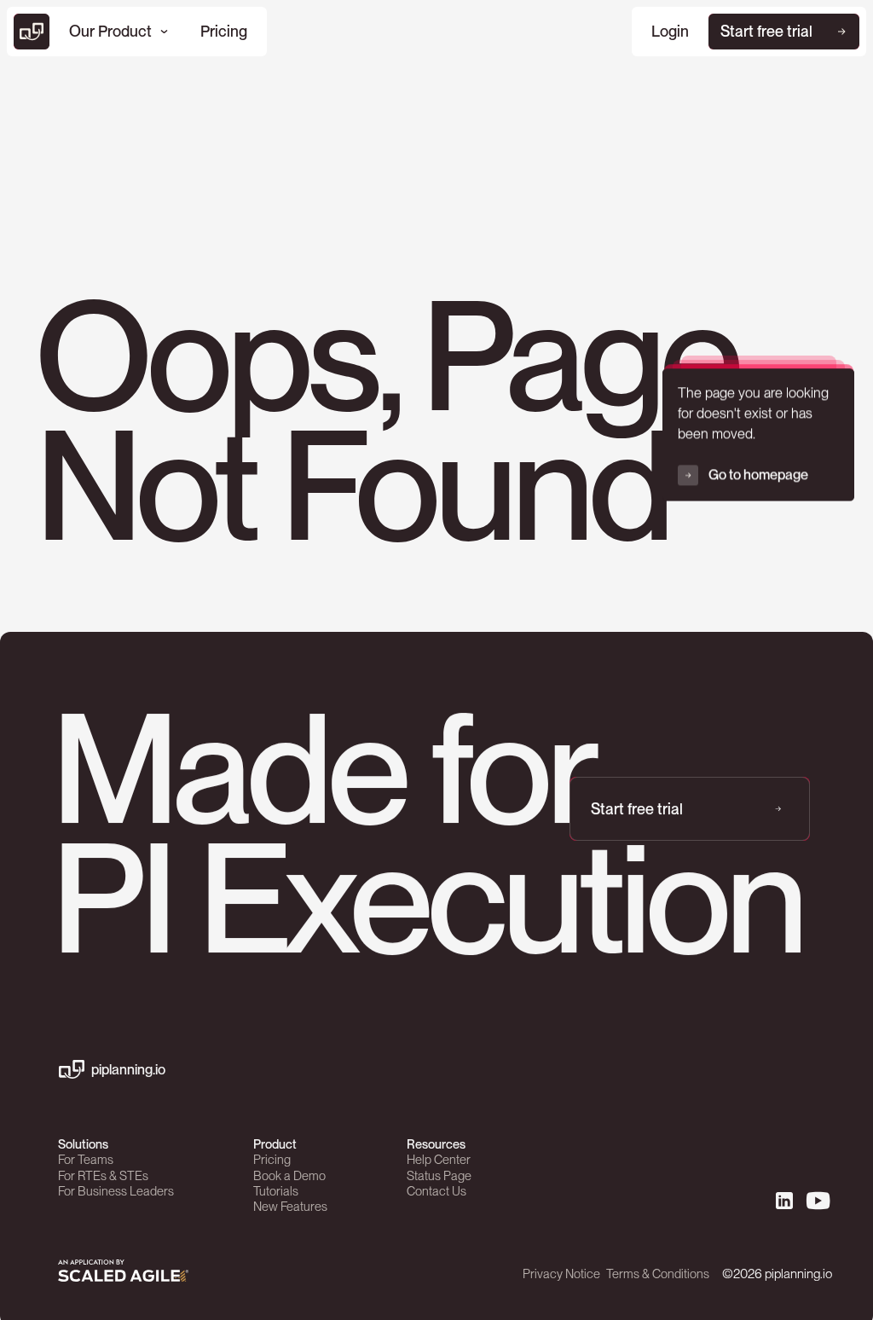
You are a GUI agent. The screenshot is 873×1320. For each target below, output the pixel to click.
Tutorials (275, 1191)
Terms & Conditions (657, 1274)
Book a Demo (289, 1176)
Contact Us (436, 1191)
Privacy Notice (561, 1274)
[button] (118, 31)
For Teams (85, 1159)
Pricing (272, 1159)
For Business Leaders (116, 1191)
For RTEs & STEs (103, 1176)
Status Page (439, 1176)
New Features (290, 1206)
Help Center (439, 1159)
